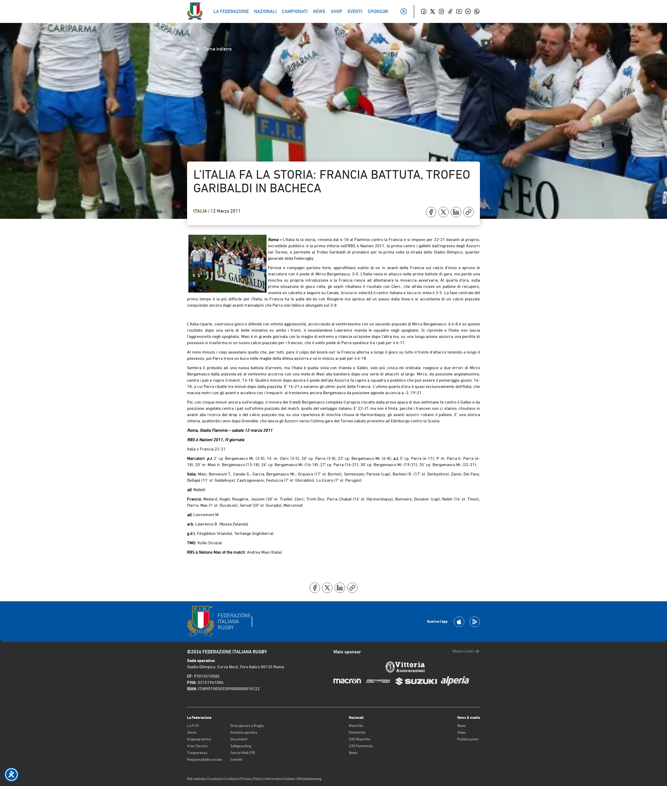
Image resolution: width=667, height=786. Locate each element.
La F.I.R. (193, 725)
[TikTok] (450, 11)
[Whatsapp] (477, 11)
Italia (200, 211)
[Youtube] (459, 11)
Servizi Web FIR (242, 753)
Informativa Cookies (279, 779)
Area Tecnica (197, 746)
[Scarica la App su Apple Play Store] (459, 621)
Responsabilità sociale (204, 759)
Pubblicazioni (467, 739)
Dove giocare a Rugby (247, 725)
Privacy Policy (251, 779)
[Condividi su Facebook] (431, 212)
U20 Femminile (361, 746)
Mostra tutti (463, 651)
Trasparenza (197, 753)
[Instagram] (441, 11)
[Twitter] (432, 11)
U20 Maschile (359, 739)
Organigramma (199, 739)
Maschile (356, 725)
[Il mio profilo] (403, 11)
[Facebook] (424, 11)
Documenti (238, 739)
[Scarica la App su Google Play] (475, 621)
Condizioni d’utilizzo (222, 779)
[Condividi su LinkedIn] (456, 212)
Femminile (357, 732)
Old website (196, 779)
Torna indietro (218, 49)
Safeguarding (240, 746)
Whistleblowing (309, 779)
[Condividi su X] (443, 212)
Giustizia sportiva (243, 732)
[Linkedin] (468, 11)
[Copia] (468, 212)
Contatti (236, 759)
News (353, 753)
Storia (191, 732)
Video (461, 732)
